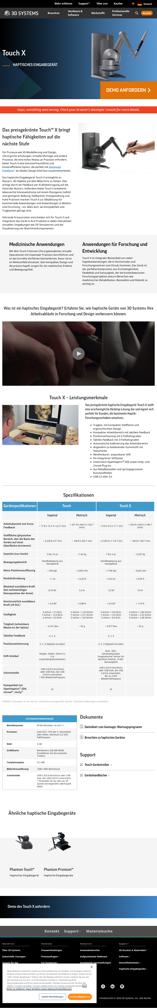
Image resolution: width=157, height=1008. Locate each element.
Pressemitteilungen (51, 950)
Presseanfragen (49, 956)
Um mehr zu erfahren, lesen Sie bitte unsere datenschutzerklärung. (46, 987)
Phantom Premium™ (58, 869)
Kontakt (147, 13)
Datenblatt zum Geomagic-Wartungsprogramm (113, 727)
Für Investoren (49, 962)
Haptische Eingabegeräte (132, 968)
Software (123, 956)
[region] (49, 983)
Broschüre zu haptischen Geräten (105, 737)
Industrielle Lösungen (13, 956)
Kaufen (118, 3)
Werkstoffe (98, 13)
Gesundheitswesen (129, 962)
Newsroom (46, 943)
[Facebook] (103, 986)
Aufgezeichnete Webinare (93, 956)
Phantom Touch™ (22, 869)
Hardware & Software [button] (75, 13)
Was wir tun (8, 943)
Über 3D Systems (11, 950)
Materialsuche (99, 931)
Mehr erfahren (63, 3)
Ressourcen (86, 943)
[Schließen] (91, 966)
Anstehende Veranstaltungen (95, 962)
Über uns (102, 3)
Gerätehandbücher (96, 775)
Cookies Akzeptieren (80, 996)
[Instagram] (122, 986)
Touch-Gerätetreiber (97, 764)
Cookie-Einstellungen (52, 996)
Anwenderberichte (90, 950)
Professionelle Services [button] (120, 13)
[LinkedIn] (112, 986)
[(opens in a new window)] (133, 3)
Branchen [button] (54, 13)
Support (83, 3)
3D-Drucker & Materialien (132, 950)
